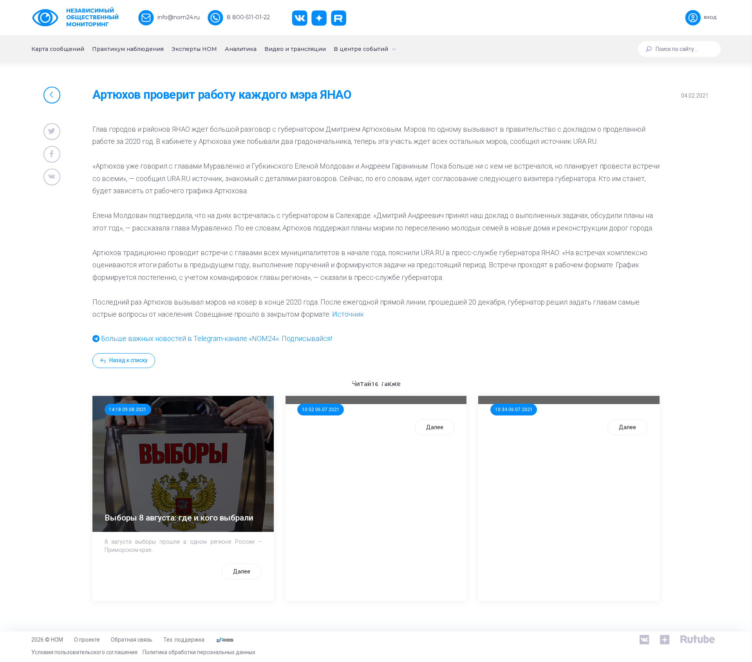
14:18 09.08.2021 (127, 409)
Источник (348, 314)
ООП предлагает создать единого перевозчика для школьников (363, 385)
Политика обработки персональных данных (199, 652)
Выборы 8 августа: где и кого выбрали (179, 517)
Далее (241, 571)
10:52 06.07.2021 (321, 409)
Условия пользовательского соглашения (84, 652)
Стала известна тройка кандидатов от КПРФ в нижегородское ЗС (564, 385)
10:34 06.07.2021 (514, 409)
